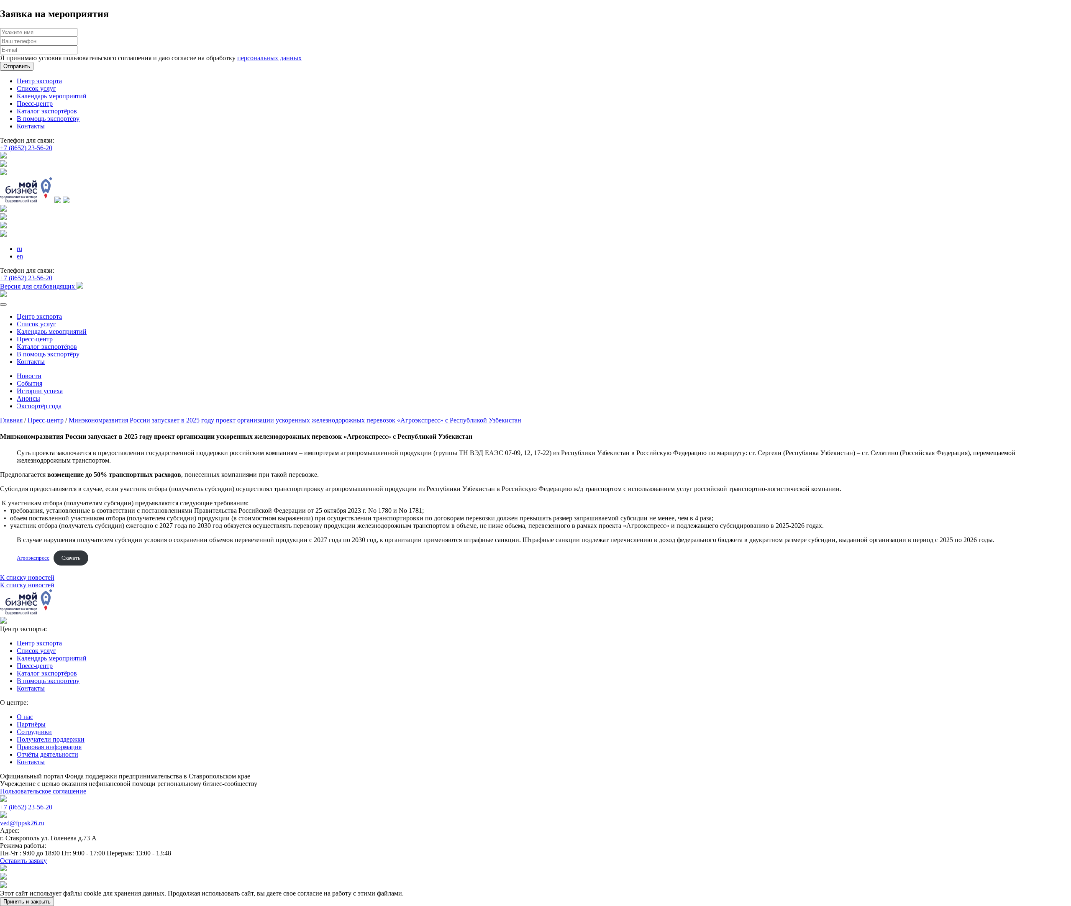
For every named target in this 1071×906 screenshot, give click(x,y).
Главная (11, 420)
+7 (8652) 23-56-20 (26, 147)
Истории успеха (40, 390)
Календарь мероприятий (52, 96)
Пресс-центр (35, 103)
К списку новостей (27, 577)
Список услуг (36, 88)
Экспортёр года (39, 405)
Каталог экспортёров (47, 111)
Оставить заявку (23, 860)
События (29, 383)
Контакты (31, 126)
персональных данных (269, 57)
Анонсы (28, 398)
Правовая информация (49, 746)
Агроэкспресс (33, 558)
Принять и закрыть (27, 901)
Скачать (70, 558)
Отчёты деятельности (47, 754)
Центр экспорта (39, 80)
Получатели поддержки (51, 739)
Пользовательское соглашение (43, 791)
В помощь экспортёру (48, 118)
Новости (29, 375)
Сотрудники (34, 731)
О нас (25, 716)
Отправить (16, 66)
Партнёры (31, 724)
